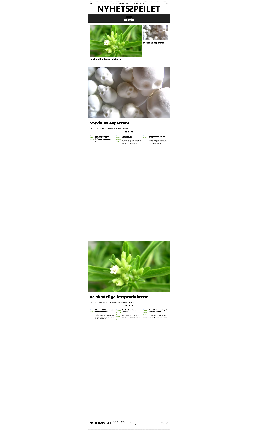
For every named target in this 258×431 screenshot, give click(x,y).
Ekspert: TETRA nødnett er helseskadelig (104, 310)
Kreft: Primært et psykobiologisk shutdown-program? (103, 137)
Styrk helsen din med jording (130, 310)
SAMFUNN (121, 3)
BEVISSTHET (129, 3)
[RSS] (165, 3)
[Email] (167, 3)
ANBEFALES (143, 3)
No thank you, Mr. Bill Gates (157, 137)
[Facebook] (162, 3)
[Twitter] (164, 3)
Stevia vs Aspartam (153, 42)
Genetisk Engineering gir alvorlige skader (158, 310)
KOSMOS (136, 3)
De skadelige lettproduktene (105, 59)
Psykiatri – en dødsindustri (127, 137)
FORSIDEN (114, 3)
